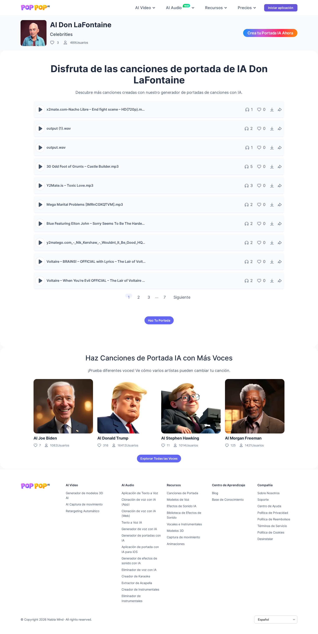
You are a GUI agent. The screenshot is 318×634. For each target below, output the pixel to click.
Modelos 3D (175, 530)
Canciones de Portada (182, 493)
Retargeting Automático (82, 511)
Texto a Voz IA (132, 522)
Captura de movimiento (183, 537)
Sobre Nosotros (268, 493)
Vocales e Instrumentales (184, 524)
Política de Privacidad (272, 513)
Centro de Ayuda (269, 506)
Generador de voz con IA (139, 529)
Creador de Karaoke (136, 576)
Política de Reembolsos (273, 519)
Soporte (263, 499)
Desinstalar (265, 539)
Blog (215, 493)
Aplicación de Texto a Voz (140, 493)
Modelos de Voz (178, 499)
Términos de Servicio (272, 526)
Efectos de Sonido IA (181, 506)
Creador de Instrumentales (140, 589)
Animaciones (176, 544)
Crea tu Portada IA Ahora (270, 33)
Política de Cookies (270, 532)
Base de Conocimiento (228, 499)
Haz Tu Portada (159, 320)
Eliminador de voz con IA (139, 570)
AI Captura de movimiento (84, 504)
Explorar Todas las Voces (159, 458)
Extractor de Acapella (137, 583)
